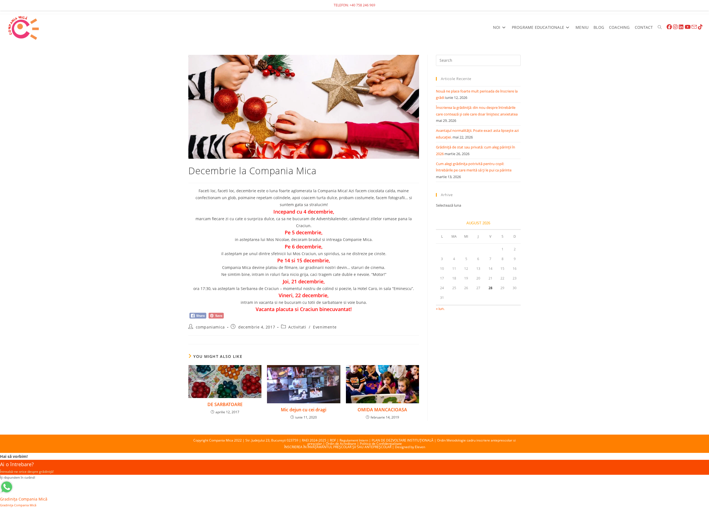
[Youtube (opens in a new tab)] (687, 27)
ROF (333, 440)
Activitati (297, 327)
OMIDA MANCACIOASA (382, 410)
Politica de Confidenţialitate (381, 443)
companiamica (210, 327)
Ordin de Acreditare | (343, 443)
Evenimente (324, 327)
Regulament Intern (354, 440)
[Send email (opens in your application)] (694, 27)
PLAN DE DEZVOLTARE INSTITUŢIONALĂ (402, 440)
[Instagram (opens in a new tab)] (675, 27)
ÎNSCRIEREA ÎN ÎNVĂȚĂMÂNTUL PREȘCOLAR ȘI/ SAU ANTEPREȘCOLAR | (339, 447)
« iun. (440, 308)
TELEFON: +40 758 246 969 (354, 5)
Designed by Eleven (410, 447)
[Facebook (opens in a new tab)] (669, 27)
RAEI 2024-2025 (314, 440)
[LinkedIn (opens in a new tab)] (681, 27)
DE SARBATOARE (225, 404)
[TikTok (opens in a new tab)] (700, 27)
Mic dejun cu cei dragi (303, 410)
